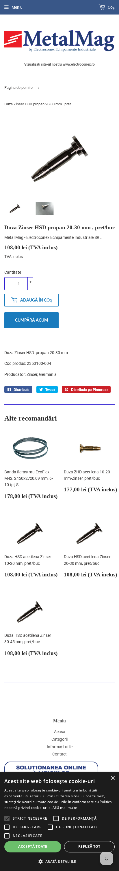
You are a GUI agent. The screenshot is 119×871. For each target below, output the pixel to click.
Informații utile (59, 746)
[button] (59, 861)
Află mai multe (65, 807)
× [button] (112, 778)
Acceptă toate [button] (32, 846)
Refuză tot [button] (89, 846)
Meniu (17, 7)
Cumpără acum (31, 320)
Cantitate (12, 272)
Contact (59, 754)
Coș (111, 7)
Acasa (59, 731)
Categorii (59, 739)
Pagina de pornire (18, 87)
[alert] (59, 821)
